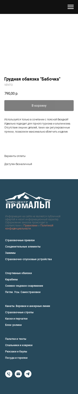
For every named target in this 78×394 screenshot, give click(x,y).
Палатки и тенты (15, 338)
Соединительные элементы (23, 246)
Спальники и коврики (18, 345)
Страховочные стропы (19, 312)
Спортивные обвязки (18, 273)
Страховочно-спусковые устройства (28, 259)
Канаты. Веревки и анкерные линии (27, 306)
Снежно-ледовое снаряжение (24, 285)
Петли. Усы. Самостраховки (23, 292)
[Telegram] (27, 376)
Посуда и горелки (16, 357)
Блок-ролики (13, 325)
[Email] (18, 376)
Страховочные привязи (20, 240)
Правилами (30, 225)
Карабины (11, 279)
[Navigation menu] (71, 7)
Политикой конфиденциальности (29, 227)
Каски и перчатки (16, 318)
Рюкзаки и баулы (16, 351)
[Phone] (8, 376)
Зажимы (10, 252)
